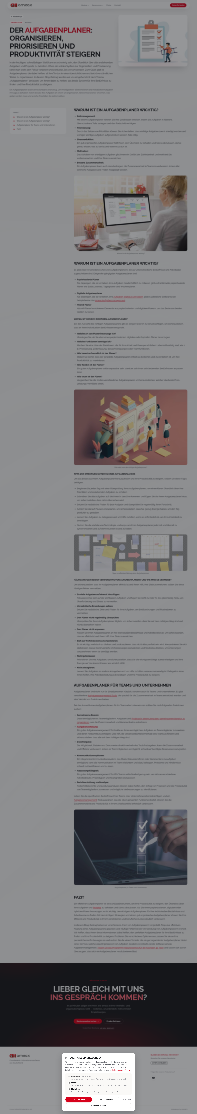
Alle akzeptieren (78, 1099)
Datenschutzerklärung (121, 1070)
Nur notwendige (106, 1099)
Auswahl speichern (98, 1105)
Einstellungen (126, 1099)
